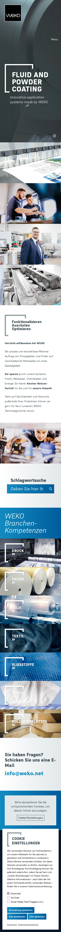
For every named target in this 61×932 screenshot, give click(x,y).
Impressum (12, 924)
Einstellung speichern (21, 910)
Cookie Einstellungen (30, 817)
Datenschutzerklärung (28, 924)
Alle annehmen (17, 916)
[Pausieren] (54, 136)
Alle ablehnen (37, 916)
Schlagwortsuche (28, 480)
